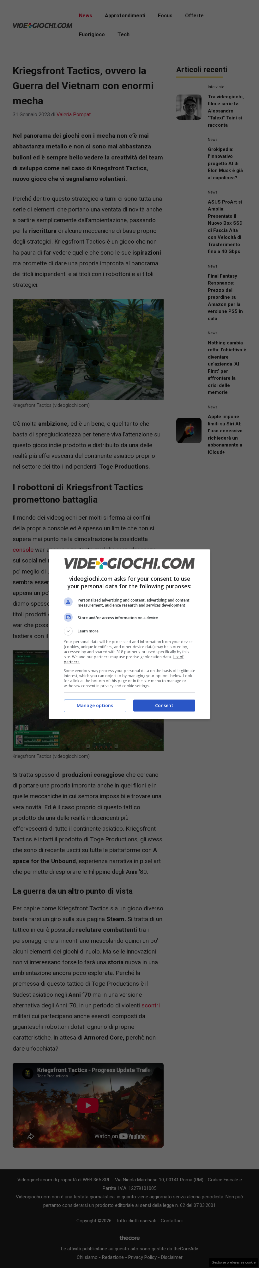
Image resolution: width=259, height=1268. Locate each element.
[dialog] (129, 634)
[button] (129, 631)
